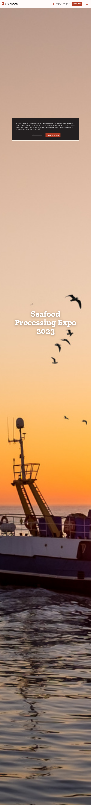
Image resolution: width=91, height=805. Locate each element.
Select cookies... (37, 135)
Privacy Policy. (37, 129)
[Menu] (86, 4)
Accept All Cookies (53, 135)
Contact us (77, 4)
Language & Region (62, 4)
